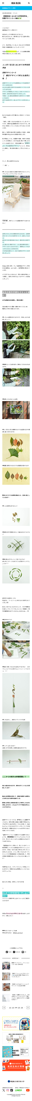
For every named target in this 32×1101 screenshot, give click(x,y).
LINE (25, 952)
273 (13, 1007)
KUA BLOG (16, 3)
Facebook (18, 952)
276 (22, 1007)
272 (10, 1007)
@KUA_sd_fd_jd (17, 933)
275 (19, 1007)
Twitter (10, 952)
